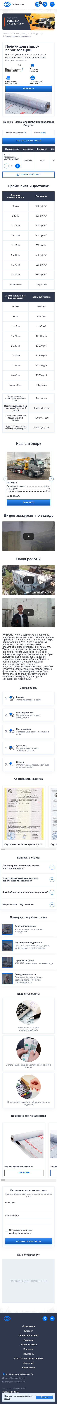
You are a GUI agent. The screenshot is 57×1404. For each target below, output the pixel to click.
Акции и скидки (28, 1345)
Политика (28, 1354)
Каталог (16, 34)
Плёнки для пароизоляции (18, 1167)
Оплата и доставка (28, 1335)
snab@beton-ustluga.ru (15, 1382)
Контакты (28, 1349)
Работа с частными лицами (28, 1358)
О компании (28, 1326)
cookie (7, 1399)
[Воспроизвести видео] (28, 536)
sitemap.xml (28, 1363)
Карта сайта (28, 1368)
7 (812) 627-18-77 (17, 4)
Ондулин (26, 34)
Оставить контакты (28, 1241)
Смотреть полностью (15, 61)
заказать (24, 1173)
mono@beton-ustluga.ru (15, 1378)
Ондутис (36, 34)
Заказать (28, 89)
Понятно (44, 1397)
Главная (6, 34)
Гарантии (29, 1340)
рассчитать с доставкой (28, 141)
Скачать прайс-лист (30, 175)
